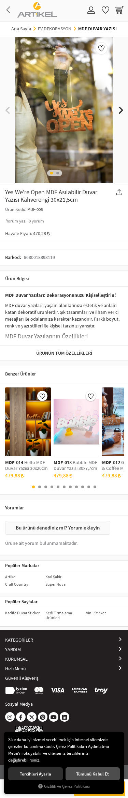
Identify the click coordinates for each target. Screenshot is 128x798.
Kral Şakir (53, 576)
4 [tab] (52, 487)
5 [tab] (58, 487)
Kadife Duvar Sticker (22, 612)
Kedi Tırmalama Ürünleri (58, 615)
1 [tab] (51, 173)
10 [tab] (88, 487)
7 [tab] (70, 487)
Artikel (10, 576)
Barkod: (13, 257)
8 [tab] (76, 487)
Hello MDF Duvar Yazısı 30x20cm (26, 465)
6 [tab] (64, 487)
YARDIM (13, 649)
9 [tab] (82, 487)
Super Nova (55, 584)
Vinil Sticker (96, 612)
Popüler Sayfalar (21, 601)
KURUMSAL (16, 659)
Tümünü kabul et (92, 774)
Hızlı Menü (15, 668)
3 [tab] (45, 487)
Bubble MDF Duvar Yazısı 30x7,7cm (75, 465)
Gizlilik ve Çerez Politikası (67, 786)
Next (120, 110)
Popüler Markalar (22, 565)
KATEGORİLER (19, 640)
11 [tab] (95, 487)
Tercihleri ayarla (35, 774)
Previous (7, 110)
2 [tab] (57, 173)
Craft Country (16, 584)
